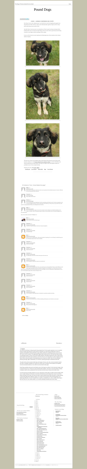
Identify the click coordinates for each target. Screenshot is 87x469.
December (38, 409)
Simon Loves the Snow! (59, 422)
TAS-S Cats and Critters (20, 420)
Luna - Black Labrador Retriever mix (42, 429)
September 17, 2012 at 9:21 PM (30, 265)
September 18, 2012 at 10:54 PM (30, 297)
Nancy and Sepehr (39, 438)
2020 (36, 400)
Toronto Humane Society (20, 413)
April (37, 454)
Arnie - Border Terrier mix (40, 447)
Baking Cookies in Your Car (41, 439)
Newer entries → (59, 343)
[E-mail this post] (27, 169)
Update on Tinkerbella (40, 441)
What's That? (57, 411)
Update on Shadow (39, 422)
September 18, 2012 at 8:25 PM (30, 280)
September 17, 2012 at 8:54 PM (30, 248)
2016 (36, 403)
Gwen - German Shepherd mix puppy (42, 21)
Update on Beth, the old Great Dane (42, 434)
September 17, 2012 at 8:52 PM (30, 242)
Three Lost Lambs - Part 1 (40, 443)
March (37, 455)
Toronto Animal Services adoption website (42, 161)
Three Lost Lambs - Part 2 (40, 442)
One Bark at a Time (57, 403)
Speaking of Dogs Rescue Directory (21, 414)
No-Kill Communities (59, 425)
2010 (36, 461)
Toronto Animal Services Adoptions (21, 412)
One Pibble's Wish (58, 421)
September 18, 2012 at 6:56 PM (30, 274)
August (38, 415)
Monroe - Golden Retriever (40, 420)
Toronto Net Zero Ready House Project (59, 405)
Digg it (45, 169)
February (38, 456)
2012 (36, 408)
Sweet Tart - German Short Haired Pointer (42, 432)
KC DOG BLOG (58, 414)
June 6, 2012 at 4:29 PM (29, 195)
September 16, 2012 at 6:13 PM (30, 236)
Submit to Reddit (40, 169)
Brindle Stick (57, 418)
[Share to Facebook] (37, 167)
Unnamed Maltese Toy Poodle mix (41, 451)
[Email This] (34, 167)
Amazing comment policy (58, 398)
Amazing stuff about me (57, 397)
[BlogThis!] (35, 167)
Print (32, 167)
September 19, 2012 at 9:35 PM (30, 309)
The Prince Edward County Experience (59, 404)
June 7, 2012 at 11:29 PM (29, 201)
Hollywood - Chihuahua (40, 448)
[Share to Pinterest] (38, 167)
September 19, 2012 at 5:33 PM (30, 303)
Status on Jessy (39, 449)
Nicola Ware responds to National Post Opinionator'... (42, 427)
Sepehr (38, 425)
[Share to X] (36, 167)
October (38, 412)
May (37, 452)
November (38, 411)
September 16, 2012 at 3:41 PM (30, 224)
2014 (36, 406)
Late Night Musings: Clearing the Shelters (61, 415)
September (38, 413)
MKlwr (27, 187)
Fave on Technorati (50, 169)
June (37, 417)
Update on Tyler (39, 418)
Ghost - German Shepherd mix (41, 446)
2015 (36, 404)
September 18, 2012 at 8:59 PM (30, 286)
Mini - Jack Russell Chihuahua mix (41, 428)
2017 (36, 402)
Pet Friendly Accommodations (41, 437)
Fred (27, 217)
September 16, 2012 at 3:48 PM (30, 230)
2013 (36, 407)
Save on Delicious (34, 169)
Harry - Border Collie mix (40, 421)
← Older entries (23, 343)
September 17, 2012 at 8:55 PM (30, 254)
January (38, 458)
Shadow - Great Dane (40, 433)
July (37, 416)
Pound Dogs (42, 9)
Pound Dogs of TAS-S (20, 419)
